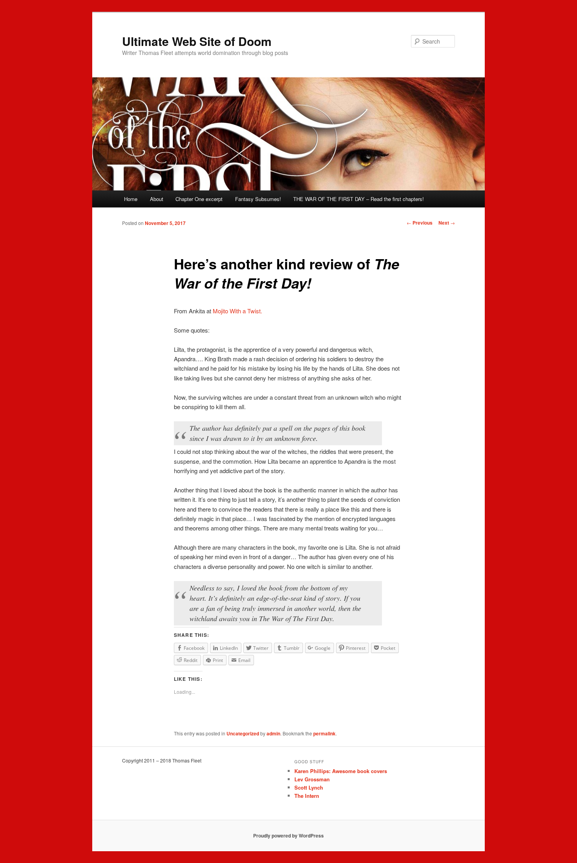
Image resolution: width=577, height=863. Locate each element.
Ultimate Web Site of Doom (197, 41)
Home (130, 199)
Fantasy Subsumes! (258, 199)
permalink (324, 733)
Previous (420, 222)
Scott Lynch (308, 787)
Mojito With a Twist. (237, 311)
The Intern (306, 795)
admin (273, 733)
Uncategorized (242, 733)
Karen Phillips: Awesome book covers (340, 771)
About (156, 199)
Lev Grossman (312, 779)
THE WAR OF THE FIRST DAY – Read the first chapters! (358, 199)
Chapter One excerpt (199, 199)
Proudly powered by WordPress (288, 835)
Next (446, 222)
